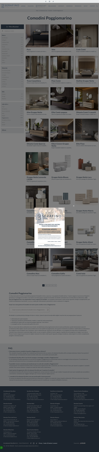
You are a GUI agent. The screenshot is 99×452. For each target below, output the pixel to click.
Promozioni (78, 6)
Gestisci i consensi (53, 443)
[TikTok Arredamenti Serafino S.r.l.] (53, 1)
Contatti (92, 6)
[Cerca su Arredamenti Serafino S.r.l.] (97, 6)
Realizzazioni (52, 6)
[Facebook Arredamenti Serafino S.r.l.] (46, 1)
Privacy (40, 443)
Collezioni (31, 6)
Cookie (45, 443)
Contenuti (61, 6)
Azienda (23, 6)
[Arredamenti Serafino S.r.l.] (10, 6)
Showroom (69, 6)
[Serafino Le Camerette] (41, 6)
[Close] (74, 206)
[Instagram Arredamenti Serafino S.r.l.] (49, 1)
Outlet (86, 6)
